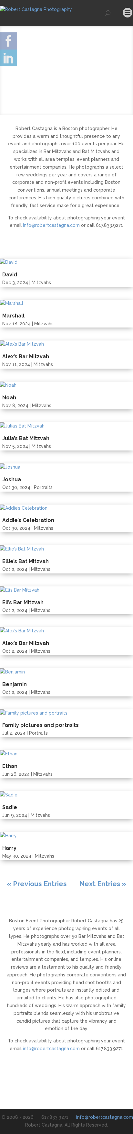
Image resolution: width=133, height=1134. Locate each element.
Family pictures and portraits (40, 725)
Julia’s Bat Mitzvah (25, 438)
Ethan (9, 766)
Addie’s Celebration (28, 520)
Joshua (11, 479)
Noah (9, 398)
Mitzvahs (41, 282)
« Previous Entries (37, 884)
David (9, 275)
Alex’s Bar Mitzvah (25, 356)
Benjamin (14, 684)
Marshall (13, 316)
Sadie (9, 807)
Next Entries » (102, 884)
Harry (9, 848)
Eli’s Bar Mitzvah (23, 602)
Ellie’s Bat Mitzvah (25, 561)
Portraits (43, 487)
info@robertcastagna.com (51, 225)
